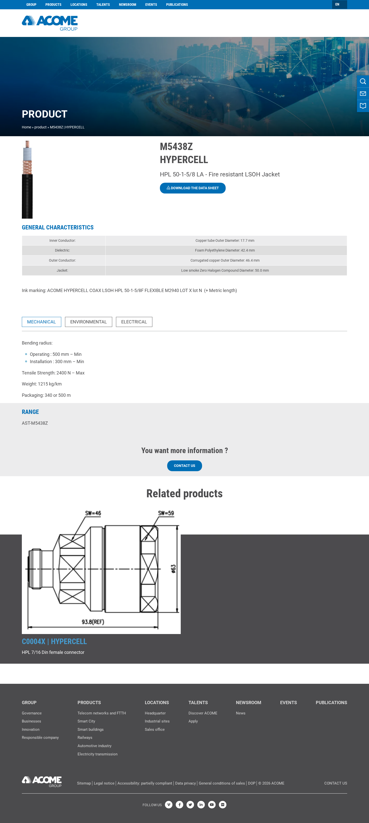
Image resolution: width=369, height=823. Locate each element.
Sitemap (84, 783)
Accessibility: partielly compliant (144, 783)
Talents (103, 5)
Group (31, 5)
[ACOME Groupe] (42, 780)
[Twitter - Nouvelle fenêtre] (190, 804)
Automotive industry (94, 746)
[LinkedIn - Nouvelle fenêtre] (201, 804)
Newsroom (127, 5)
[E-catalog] (363, 106)
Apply (193, 721)
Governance (32, 713)
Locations (79, 5)
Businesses (31, 721)
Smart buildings (91, 729)
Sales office (155, 729)
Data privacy (185, 783)
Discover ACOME (203, 713)
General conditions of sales (222, 783)
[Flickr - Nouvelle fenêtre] (222, 804)
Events (151, 5)
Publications (177, 5)
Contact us (184, 466)
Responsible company (40, 737)
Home (26, 127)
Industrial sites (157, 721)
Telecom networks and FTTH (102, 713)
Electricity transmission (97, 754)
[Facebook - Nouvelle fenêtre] (179, 804)
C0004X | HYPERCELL (54, 641)
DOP (251, 783)
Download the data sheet (194, 188)
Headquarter (155, 713)
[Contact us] (363, 94)
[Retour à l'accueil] (50, 22)
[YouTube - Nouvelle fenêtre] (212, 804)
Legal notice (104, 783)
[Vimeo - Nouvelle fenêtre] (168, 804)
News (240, 713)
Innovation (30, 729)
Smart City (86, 721)
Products (53, 5)
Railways (85, 737)
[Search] (363, 81)
